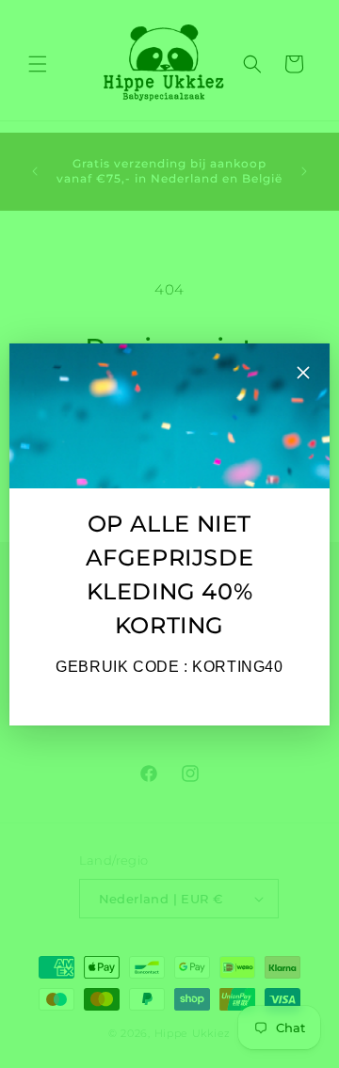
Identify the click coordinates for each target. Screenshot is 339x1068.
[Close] (303, 375)
